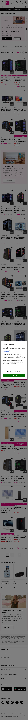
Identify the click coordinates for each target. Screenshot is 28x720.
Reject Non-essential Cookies (14, 371)
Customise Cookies (14, 367)
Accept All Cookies (14, 375)
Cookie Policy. (6, 351)
